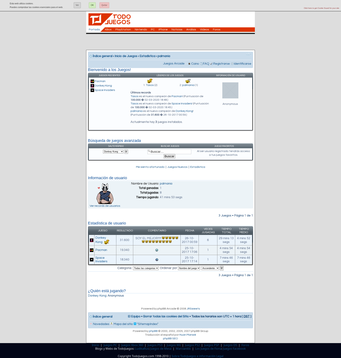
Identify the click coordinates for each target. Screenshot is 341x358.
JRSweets (193, 308)
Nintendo (141, 29)
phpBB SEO (170, 338)
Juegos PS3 (155, 345)
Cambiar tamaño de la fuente (248, 54)
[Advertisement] (172, 42)
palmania (164, 56)
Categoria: (125, 268)
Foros (216, 29)
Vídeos (204, 29)
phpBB (153, 331)
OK (92, 5)
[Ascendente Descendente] (212, 268)
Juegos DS (230, 345)
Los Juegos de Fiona (208, 349)
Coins (195, 63)
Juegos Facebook (234, 349)
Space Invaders (105, 90)
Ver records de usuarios (105, 205)
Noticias (177, 29)
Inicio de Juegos (126, 56)
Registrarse (221, 63)
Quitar (104, 5)
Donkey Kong (103, 85)
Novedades (100, 324)
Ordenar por (169, 268)
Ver (77, 5)
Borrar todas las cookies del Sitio (166, 316)
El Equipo (134, 316)
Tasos (150, 85)
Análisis (191, 29)
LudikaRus (142, 349)
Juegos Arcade (174, 63)
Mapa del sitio (123, 324)
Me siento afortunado (150, 167)
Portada (94, 29)
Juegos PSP (211, 345)
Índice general (102, 56)
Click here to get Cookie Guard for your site (321, 8)
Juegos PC (110, 345)
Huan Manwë (187, 334)
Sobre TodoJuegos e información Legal (197, 356)
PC (153, 29)
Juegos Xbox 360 (132, 345)
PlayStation (123, 29)
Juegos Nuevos (177, 167)
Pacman (100, 81)
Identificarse (242, 63)
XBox (108, 29)
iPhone (163, 29)
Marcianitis (183, 349)
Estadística (147, 56)
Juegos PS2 (192, 345)
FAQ (206, 63)
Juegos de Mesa (160, 349)
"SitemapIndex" (147, 324)
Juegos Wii (174, 345)
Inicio (95, 345)
